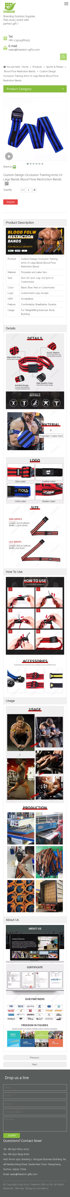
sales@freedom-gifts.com (24, 49)
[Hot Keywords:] (63, 57)
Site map (19, 1188)
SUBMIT (12, 1135)
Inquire (10, 201)
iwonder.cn (42, 1188)
